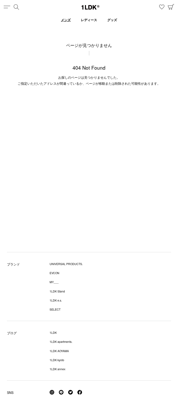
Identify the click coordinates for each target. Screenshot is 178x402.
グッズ (112, 19)
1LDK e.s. (56, 300)
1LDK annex (57, 369)
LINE (61, 392)
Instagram (52, 392)
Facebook (79, 392)
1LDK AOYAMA (59, 351)
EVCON (54, 273)
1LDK (90, 7)
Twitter (70, 392)
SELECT (55, 309)
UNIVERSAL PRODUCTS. (66, 264)
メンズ (66, 19)
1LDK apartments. (61, 342)
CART (171, 7)
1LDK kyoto (57, 360)
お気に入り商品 (161, 7)
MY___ (54, 282)
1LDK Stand (57, 291)
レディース (89, 19)
